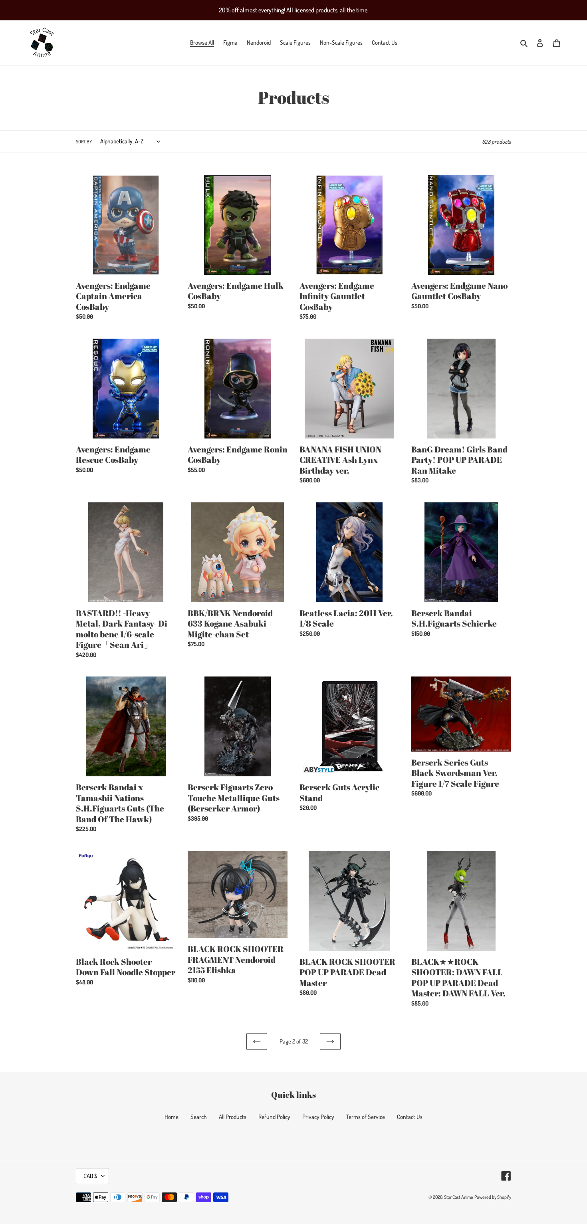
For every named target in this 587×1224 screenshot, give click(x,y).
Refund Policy (274, 1117)
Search (198, 1117)
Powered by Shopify (492, 1197)
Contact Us (409, 1117)
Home (171, 1117)
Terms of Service (365, 1117)
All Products (232, 1117)
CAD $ (90, 1176)
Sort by (84, 142)
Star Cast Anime (458, 1197)
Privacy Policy (318, 1117)
